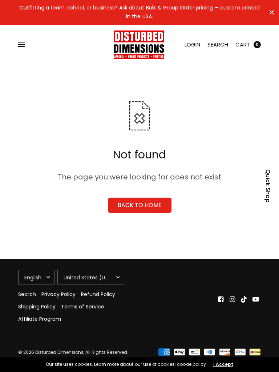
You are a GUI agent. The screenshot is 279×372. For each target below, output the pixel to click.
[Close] (271, 12)
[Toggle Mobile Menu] (26, 45)
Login (192, 44)
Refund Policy (98, 294)
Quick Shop (268, 186)
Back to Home (140, 205)
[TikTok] (244, 299)
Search (217, 44)
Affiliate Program (39, 319)
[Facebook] (221, 299)
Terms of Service (82, 306)
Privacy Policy (58, 294)
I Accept (223, 364)
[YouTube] (255, 299)
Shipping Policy (37, 306)
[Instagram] (232, 299)
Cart (242, 44)
